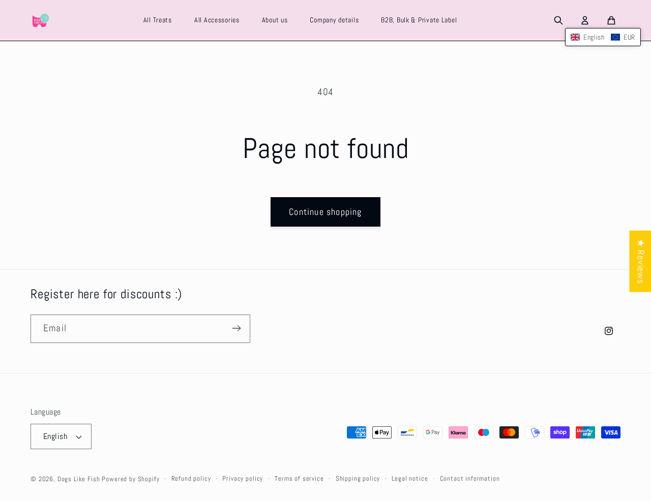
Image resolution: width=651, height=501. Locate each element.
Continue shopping (325, 211)
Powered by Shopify (130, 479)
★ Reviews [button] (640, 261)
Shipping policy (358, 478)
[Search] (558, 20)
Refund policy (191, 478)
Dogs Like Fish (78, 479)
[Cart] (611, 20)
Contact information (470, 478)
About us (275, 19)
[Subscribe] (236, 328)
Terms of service (299, 478)
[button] (603, 37)
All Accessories (217, 19)
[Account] (585, 20)
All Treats (157, 19)
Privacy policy (242, 478)
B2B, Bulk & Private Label (419, 19)
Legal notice (410, 478)
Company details (334, 19)
